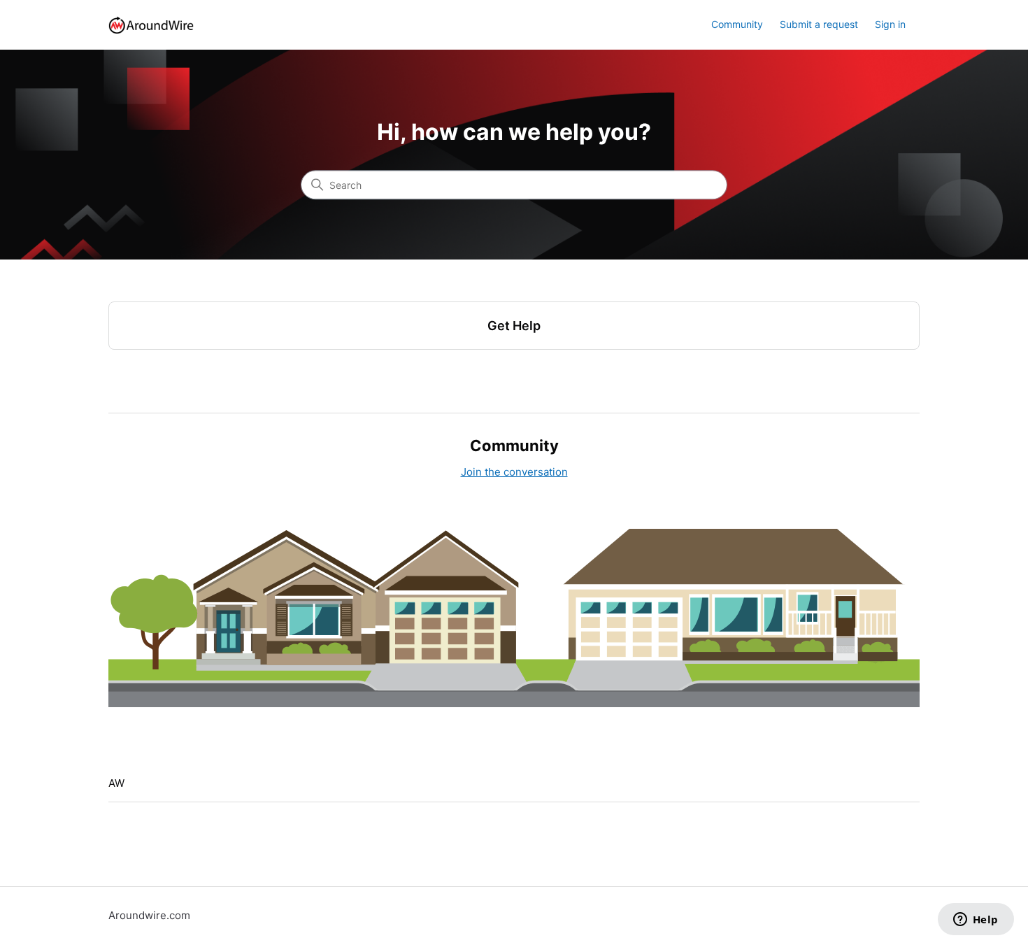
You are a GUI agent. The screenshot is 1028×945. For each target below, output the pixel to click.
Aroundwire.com (149, 915)
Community (737, 24)
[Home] (151, 25)
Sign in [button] (890, 24)
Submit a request (819, 24)
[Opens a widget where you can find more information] (975, 920)
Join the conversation (514, 471)
